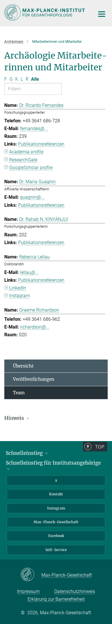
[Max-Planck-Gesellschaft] (30, 575)
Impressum (28, 591)
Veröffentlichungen (33, 379)
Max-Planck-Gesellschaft (56, 522)
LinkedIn (17, 288)
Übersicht (23, 366)
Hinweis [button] (14, 418)
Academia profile (26, 151)
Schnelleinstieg (25, 453)
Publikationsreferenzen (41, 144)
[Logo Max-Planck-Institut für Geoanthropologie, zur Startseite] (45, 12)
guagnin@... (32, 197)
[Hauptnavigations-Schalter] (101, 14)
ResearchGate (23, 160)
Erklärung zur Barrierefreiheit (56, 599)
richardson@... (34, 327)
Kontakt (56, 494)
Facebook (56, 536)
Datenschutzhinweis (74, 591)
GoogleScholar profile (31, 167)
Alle (35, 79)
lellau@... (29, 272)
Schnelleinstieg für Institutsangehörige (53, 463)
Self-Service (56, 550)
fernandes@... (34, 128)
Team (19, 392)
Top (99, 447)
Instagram (19, 295)
